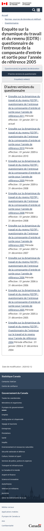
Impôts (4, 442)
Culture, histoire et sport (11, 456)
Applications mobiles (10, 512)
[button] (22, 9)
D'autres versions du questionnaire (22, 74)
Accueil (5, 15)
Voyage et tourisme (9, 424)
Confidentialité (7, 525)
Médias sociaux (8, 507)
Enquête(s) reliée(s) (22, 79)
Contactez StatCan (9, 381)
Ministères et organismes (12, 403)
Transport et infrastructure (12, 465)
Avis (3, 521)
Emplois (5, 415)
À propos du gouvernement (12, 407)
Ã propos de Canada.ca (11, 516)
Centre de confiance (10, 386)
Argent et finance (8, 475)
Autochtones (7, 484)
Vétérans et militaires (10, 488)
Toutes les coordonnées (11, 398)
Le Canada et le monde (11, 470)
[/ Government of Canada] (16, 4)
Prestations (6, 433)
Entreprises (6, 428)
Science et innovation (10, 479)
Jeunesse (5, 493)
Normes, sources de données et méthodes (24, 19)
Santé (4, 438)
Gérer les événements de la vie (14, 498)
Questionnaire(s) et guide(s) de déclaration (22, 68)
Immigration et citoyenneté (12, 419)
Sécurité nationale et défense (13, 451)
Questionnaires (12, 23)
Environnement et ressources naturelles (17, 447)
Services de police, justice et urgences (17, 461)
